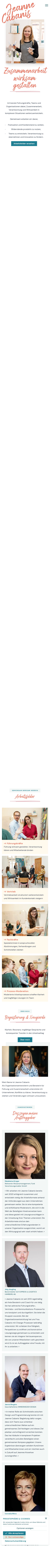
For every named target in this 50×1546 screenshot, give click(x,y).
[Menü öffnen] (46, 5)
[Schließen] (46, 1518)
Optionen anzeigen (25, 1528)
